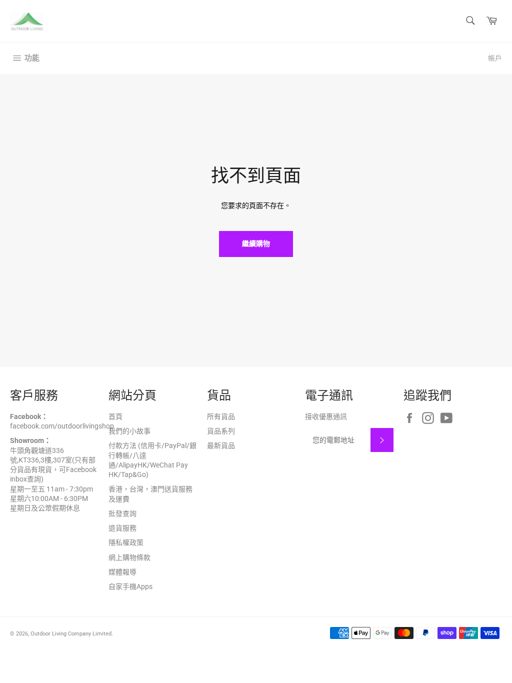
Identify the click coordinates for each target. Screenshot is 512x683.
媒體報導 (122, 572)
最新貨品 (221, 446)
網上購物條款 (129, 558)
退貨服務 (122, 528)
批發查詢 (122, 514)
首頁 (115, 416)
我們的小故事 (129, 431)
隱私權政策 (126, 542)
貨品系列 (221, 431)
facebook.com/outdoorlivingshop (62, 426)
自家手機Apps (130, 586)
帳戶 (495, 58)
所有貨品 (221, 416)
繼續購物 (256, 244)
